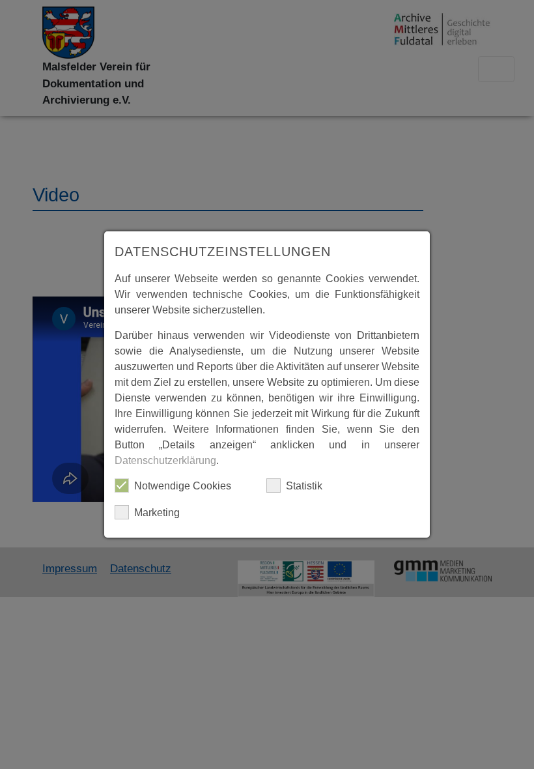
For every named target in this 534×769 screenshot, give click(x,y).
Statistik (304, 485)
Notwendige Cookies (182, 485)
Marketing (157, 512)
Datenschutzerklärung (165, 460)
